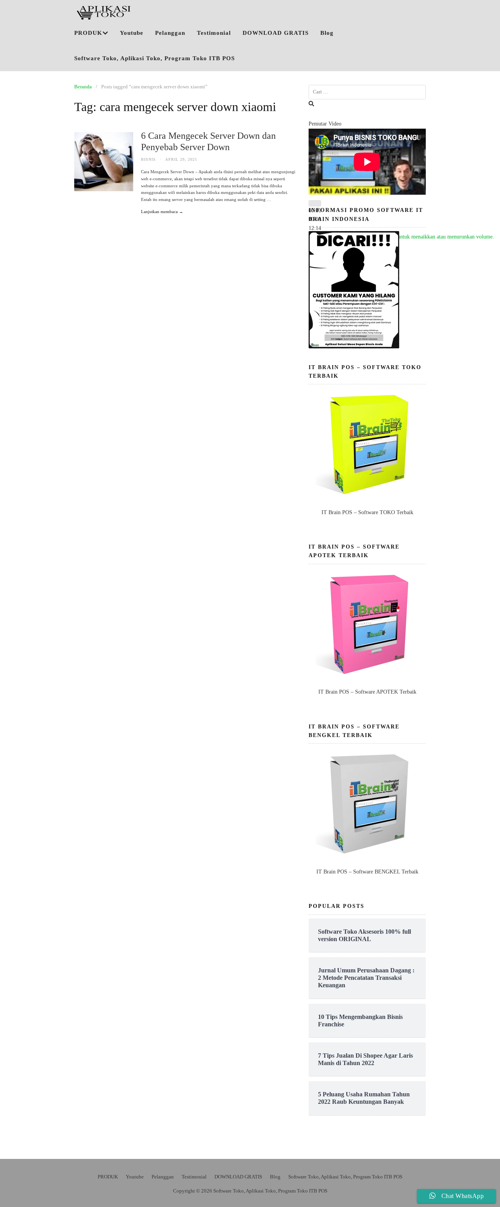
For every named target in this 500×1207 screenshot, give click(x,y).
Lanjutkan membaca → (162, 211)
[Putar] (315, 203)
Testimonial (214, 33)
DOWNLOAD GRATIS (276, 33)
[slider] (407, 237)
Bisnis (148, 159)
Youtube (131, 33)
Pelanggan (170, 33)
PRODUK (88, 33)
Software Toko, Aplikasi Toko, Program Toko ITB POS (154, 58)
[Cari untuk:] (367, 92)
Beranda (83, 87)
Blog (327, 33)
